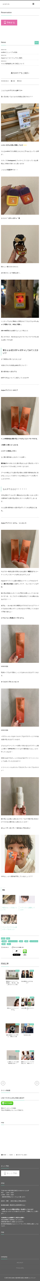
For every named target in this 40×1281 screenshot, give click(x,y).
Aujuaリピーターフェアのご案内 (11, 58)
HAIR (8, 938)
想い (9, 944)
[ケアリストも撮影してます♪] (27, 899)
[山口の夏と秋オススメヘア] (27, 1006)
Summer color (27, 1035)
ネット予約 (12, 1173)
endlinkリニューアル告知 (9, 52)
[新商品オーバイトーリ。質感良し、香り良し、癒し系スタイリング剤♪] (12, 979)
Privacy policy (20, 1268)
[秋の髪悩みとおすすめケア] (27, 977)
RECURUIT (20, 1262)
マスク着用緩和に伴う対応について (12, 63)
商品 (4, 944)
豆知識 (4, 941)
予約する (11, 23)
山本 (21, 941)
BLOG (3, 938)
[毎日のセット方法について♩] (9, 899)
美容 (26, 941)
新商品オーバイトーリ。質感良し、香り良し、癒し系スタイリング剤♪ (12, 983)
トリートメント (13, 941)
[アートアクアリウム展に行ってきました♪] (9, 919)
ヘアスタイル (34, 941)
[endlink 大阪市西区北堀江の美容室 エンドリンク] (6, 4)
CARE (17, 1051)
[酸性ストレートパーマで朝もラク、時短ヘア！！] (27, 1059)
